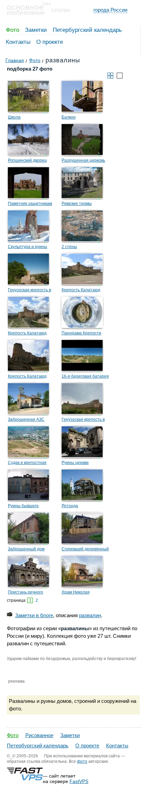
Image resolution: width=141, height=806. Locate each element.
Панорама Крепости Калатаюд (81, 334)
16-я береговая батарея (85, 376)
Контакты (18, 42)
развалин (90, 615)
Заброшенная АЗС (26, 419)
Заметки (36, 30)
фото (82, 761)
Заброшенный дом (26, 549)
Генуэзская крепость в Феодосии (29, 291)
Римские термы (77, 203)
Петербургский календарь (87, 30)
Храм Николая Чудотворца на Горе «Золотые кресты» (81, 593)
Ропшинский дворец (27, 160)
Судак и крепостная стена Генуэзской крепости (27, 463)
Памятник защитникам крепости (30, 204)
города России (110, 10)
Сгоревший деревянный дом (85, 550)
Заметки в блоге (34, 615)
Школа (14, 117)
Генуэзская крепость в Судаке (83, 420)
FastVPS (78, 781)
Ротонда (70, 505)
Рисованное (39, 735)
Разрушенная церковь (83, 160)
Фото (12, 30)
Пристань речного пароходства (25, 593)
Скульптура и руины (27, 246)
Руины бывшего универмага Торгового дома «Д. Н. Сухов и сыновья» (29, 506)
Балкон (69, 117)
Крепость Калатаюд (81, 290)
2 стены (69, 246)
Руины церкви (75, 462)
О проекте (49, 42)
